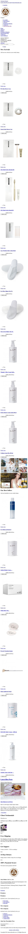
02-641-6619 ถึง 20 (5, 2)
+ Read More (3, 812)
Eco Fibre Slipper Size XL (7, 291)
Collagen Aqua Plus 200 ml (7, 453)
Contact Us (5, 24)
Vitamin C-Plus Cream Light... (8, 372)
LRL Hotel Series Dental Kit (7, 210)
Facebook (3, 890)
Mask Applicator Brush (6, 691)
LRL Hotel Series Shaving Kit (7, 169)
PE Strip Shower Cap (6, 88)
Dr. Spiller (5, 20)
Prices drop (5, 900)
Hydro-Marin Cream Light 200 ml (8, 412)
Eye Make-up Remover (6, 529)
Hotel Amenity (6, 21)
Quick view (3, 86)
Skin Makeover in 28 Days (7, 801)
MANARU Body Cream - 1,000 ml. (9, 732)
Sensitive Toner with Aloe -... (7, 772)
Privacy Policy (6, 917)
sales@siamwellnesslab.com (15, 2)
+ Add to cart (3, 92)
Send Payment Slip (7, 26)
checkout (2, 42)
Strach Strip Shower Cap (6, 129)
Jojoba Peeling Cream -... (6, 570)
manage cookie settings (14, 930)
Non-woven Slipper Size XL (7, 331)
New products (6, 902)
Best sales (5, 903)
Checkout (3, 1)
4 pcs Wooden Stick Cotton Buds (8, 250)
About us (5, 22)
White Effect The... (5, 610)
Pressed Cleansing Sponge (7, 651)
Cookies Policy (6, 918)
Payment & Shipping (7, 23)
